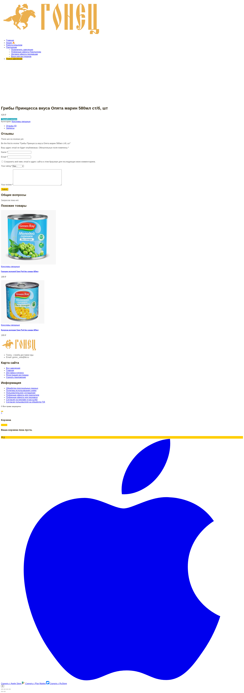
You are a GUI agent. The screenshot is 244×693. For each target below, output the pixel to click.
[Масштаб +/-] (10, 689)
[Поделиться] (5, 689)
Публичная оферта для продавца (22, 397)
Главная (10, 40)
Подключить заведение (22, 50)
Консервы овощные (21, 121)
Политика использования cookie (21, 390)
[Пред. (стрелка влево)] (2, 691)
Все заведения (13, 368)
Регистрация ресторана (17, 375)
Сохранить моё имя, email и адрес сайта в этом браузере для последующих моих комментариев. (50, 162)
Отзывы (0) (11, 126)
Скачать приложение (16, 377)
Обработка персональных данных (22, 388)
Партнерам (11, 47)
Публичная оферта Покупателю (26, 52)
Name (4, 152)
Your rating (6, 166)
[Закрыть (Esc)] (2, 689)
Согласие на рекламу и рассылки (21, 400)
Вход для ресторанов (21, 56)
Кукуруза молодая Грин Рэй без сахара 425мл (20, 330)
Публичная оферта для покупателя (22, 395)
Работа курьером (14, 45)
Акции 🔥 (10, 43)
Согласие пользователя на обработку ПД (25, 402)
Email (4, 157)
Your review (7, 185)
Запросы (10, 128)
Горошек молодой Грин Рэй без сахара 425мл (19, 271)
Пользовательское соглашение (20, 393)
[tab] (124, 126)
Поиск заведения (14, 59)
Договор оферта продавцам (24, 54)
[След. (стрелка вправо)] (5, 691)
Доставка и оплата (15, 373)
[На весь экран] (7, 689)
